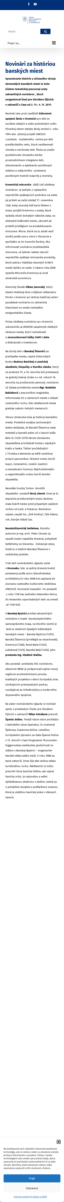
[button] (58, 1142)
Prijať (32, 1178)
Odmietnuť (32, 1188)
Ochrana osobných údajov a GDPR (30, 1197)
